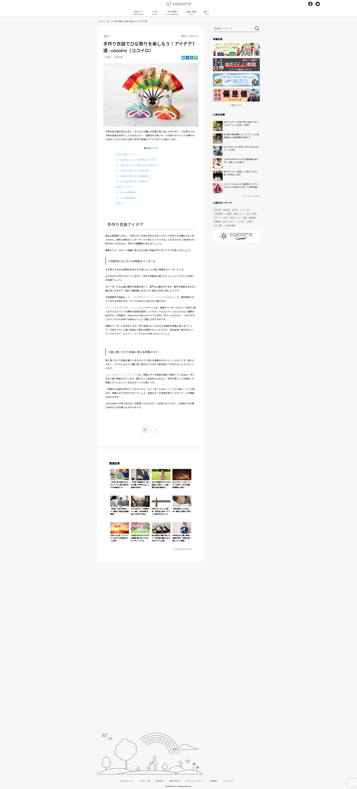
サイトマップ (228, 781)
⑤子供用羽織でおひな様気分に (132, 181)
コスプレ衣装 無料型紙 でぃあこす (122, 307)
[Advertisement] (236, 266)
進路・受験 (191, 12)
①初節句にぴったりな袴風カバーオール (137, 159)
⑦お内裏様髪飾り (126, 197)
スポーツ (217, 217)
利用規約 (213, 781)
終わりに (119, 203)
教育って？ (138, 12)
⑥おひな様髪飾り (126, 192)
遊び (248, 213)
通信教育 (252, 217)
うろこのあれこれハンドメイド (121, 374)
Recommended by (180, 549)
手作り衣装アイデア (125, 154)
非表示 (154, 148)
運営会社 (159, 781)
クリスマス (240, 221)
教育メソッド (239, 213)
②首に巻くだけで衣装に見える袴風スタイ (138, 165)
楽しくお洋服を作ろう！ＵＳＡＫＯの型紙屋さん (152, 297)
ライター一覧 (144, 781)
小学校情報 (218, 213)
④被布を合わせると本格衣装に (132, 175)
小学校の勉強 (230, 225)
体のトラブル (228, 221)
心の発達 (228, 213)
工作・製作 (218, 225)
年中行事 (118, 57)
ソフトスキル (245, 210)
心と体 (154, 12)
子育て (225, 217)
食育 (245, 217)
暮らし (206, 12)
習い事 (234, 210)
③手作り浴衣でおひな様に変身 (132, 170)
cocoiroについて (126, 781)
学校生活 (226, 210)
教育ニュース (236, 217)
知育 (254, 213)
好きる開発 (172, 12)
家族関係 (217, 221)
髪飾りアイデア (122, 186)
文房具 (249, 221)
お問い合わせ (174, 781)
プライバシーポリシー (195, 781)
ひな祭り (107, 57)
